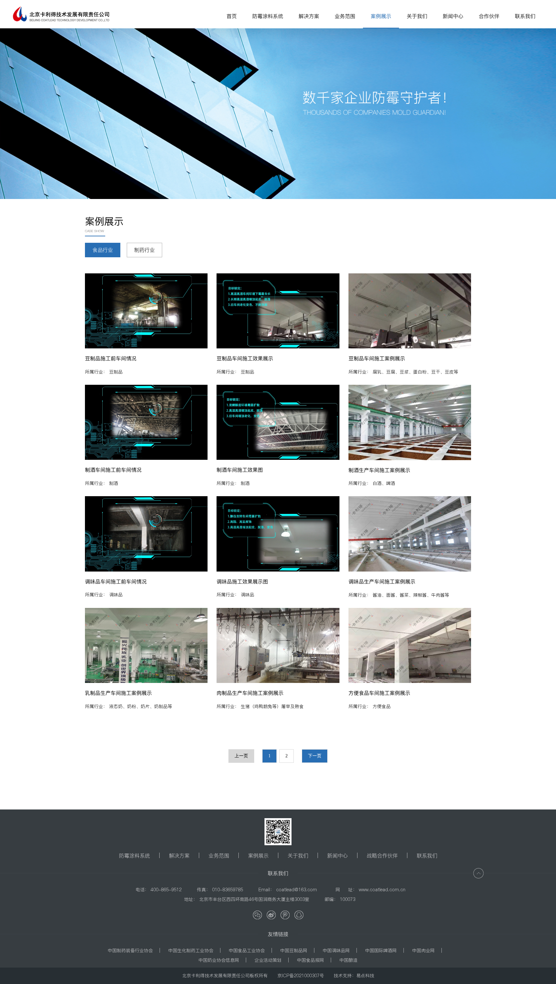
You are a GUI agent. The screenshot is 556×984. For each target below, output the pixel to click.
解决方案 (179, 855)
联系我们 (427, 855)
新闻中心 (337, 855)
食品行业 (102, 249)
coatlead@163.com (296, 889)
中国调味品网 (336, 950)
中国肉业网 (423, 950)
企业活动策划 (268, 960)
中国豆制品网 (293, 950)
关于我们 (298, 855)
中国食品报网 (310, 960)
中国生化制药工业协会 (190, 950)
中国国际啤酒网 (381, 950)
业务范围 (218, 855)
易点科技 (365, 975)
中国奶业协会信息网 (219, 960)
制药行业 (144, 249)
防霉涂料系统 (134, 855)
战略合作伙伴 (382, 855)
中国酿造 (348, 960)
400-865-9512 (166, 889)
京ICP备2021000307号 (300, 975)
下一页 (314, 755)
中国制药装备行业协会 (130, 950)
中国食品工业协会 (247, 950)
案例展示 (258, 855)
